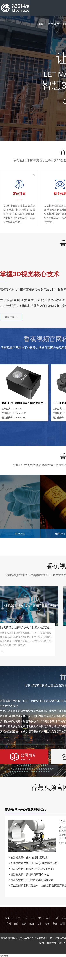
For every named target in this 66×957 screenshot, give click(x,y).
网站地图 (4, 955)
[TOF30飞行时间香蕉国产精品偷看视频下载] (24, 383)
